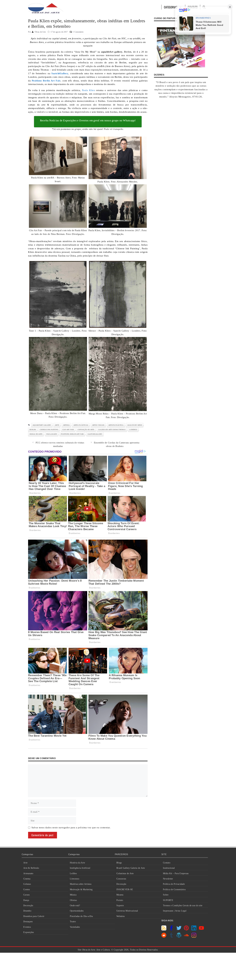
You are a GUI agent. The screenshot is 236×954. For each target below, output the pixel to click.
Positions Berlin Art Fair (72, 434)
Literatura (74, 879)
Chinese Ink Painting (49, 429)
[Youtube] (201, 929)
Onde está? (75, 905)
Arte (25, 863)
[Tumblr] (171, 937)
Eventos (27, 927)
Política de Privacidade (174, 884)
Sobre (165, 895)
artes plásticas (81, 425)
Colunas (27, 884)
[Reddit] (163, 937)
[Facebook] (171, 929)
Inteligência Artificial (80, 868)
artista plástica (115, 425)
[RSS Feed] (163, 929)
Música (73, 895)
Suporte (120, 905)
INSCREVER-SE (124, 889)
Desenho (27, 911)
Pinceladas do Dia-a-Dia (81, 916)
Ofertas (73, 900)
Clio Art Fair (68, 429)
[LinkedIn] (193, 929)
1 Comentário (78, 32)
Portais (119, 900)
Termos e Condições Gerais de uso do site (182, 905)
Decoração (28, 905)
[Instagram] (193, 937)
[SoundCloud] (186, 937)
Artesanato (28, 873)
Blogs (119, 863)
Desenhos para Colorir (33, 916)
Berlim (33, 429)
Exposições (28, 932)
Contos (26, 889)
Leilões (73, 873)
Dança (26, 900)
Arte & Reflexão (31, 868)
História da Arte (77, 863)
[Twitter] (178, 929)
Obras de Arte (36, 434)
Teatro (73, 921)
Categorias (171, 7)
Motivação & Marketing (81, 889)
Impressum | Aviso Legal (174, 911)
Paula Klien (88, 90)
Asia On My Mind (134, 425)
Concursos (121, 879)
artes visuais (98, 425)
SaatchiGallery (95, 434)
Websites (120, 916)
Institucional (169, 868)
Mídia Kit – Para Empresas (175, 873)
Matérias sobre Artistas (80, 884)
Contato (166, 863)
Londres (133, 429)
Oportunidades (76, 911)
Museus (119, 895)
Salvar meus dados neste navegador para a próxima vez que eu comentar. (71, 827)
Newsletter (168, 879)
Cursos (26, 895)
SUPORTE (168, 900)
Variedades (75, 927)
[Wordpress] (178, 937)
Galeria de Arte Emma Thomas (112, 429)
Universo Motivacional (127, 911)
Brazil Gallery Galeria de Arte (130, 868)
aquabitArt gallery (42, 425)
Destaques (28, 921)
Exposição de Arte (86, 429)
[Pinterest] (186, 929)
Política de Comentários (174, 889)
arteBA (66, 425)
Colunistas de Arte (125, 873)
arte (57, 425)
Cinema (27, 879)
